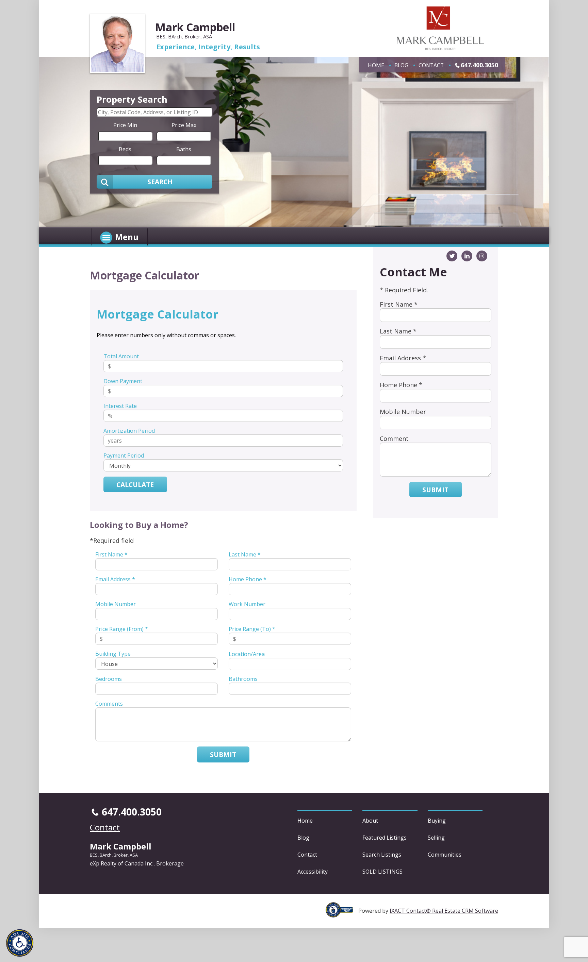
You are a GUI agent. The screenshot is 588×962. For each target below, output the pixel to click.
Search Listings (381, 854)
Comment (394, 438)
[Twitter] (451, 256)
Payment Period (123, 455)
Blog (401, 65)
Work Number (247, 604)
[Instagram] (481, 256)
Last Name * (245, 554)
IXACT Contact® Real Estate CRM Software (444, 910)
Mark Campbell (195, 27)
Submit (223, 754)
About (370, 820)
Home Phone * (247, 579)
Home (376, 65)
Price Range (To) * (252, 629)
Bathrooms (243, 679)
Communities (444, 854)
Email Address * (115, 579)
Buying (437, 820)
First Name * (111, 554)
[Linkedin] (466, 256)
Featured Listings (384, 837)
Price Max (184, 124)
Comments (109, 703)
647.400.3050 (479, 65)
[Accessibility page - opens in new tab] (342, 913)
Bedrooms (108, 679)
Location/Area (247, 654)
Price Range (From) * (121, 629)
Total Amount (121, 356)
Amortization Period (129, 430)
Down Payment (122, 381)
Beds (125, 149)
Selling (436, 837)
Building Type (113, 653)
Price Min (125, 124)
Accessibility (312, 871)
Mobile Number (115, 604)
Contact (431, 65)
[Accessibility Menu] (19, 943)
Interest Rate (120, 406)
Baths (183, 149)
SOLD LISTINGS (382, 871)
